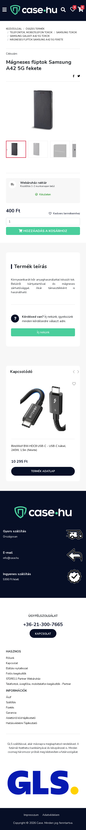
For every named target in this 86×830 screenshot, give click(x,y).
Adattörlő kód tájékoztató (21, 718)
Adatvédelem (50, 815)
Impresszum (31, 815)
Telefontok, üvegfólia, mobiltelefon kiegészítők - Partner (38, 684)
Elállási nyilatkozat (17, 668)
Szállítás (11, 702)
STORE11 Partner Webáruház (23, 679)
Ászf (8, 697)
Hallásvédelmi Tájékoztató (21, 723)
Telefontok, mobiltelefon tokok (31, 32)
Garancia (11, 713)
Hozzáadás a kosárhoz (45, 231)
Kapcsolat (43, 634)
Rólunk (10, 658)
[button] (74, 150)
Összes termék (35, 28)
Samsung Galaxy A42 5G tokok (30, 36)
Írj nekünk (43, 332)
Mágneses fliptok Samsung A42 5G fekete (36, 39)
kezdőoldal (14, 28)
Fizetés (10, 707)
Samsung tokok (66, 32)
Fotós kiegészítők (16, 673)
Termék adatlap (43, 471)
